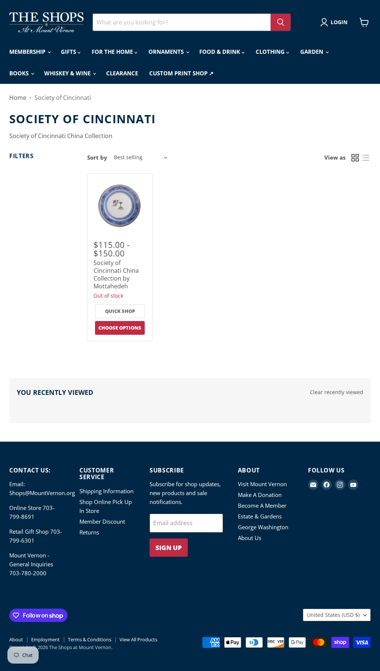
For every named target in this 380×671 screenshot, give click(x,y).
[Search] (281, 22)
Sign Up (168, 547)
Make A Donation (260, 494)
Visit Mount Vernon (262, 484)
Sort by (97, 157)
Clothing (271, 51)
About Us (249, 537)
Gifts (69, 51)
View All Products (138, 639)
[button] (335, 22)
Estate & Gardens (260, 516)
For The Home (113, 51)
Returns (89, 532)
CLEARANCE (122, 73)
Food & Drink (220, 51)
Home (17, 97)
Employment (45, 639)
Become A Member (262, 505)
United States (333, 614)
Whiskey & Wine (68, 73)
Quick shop (120, 311)
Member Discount (102, 521)
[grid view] (355, 158)
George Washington (263, 527)
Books (19, 73)
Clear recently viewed (336, 392)
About (16, 639)
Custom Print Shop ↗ (181, 73)
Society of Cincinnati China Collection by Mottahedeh (116, 274)
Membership (28, 51)
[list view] (365, 158)
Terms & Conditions (89, 639)
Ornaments (166, 51)
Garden (312, 51)
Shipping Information (106, 491)
